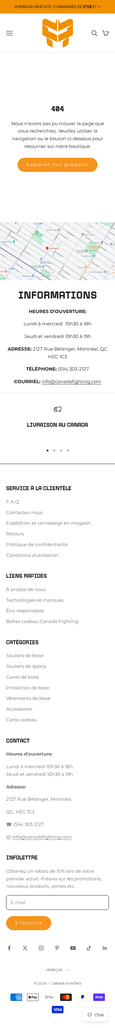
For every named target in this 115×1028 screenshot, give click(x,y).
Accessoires (19, 709)
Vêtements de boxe (28, 698)
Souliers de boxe (24, 655)
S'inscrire (28, 923)
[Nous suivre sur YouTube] (73, 948)
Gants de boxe (22, 677)
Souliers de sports (26, 666)
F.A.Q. (13, 502)
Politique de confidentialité (37, 544)
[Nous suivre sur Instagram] (41, 948)
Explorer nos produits (57, 164)
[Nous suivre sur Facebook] (9, 948)
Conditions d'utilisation (32, 555)
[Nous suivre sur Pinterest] (57, 948)
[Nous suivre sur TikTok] (89, 948)
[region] (57, 423)
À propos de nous (26, 589)
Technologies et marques (34, 600)
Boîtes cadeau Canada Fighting (42, 621)
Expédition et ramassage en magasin (48, 523)
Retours (15, 534)
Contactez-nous (24, 512)
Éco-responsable (25, 610)
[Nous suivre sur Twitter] (25, 948)
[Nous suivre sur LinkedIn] (105, 948)
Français (54, 969)
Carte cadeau (21, 720)
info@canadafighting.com (71, 381)
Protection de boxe (27, 688)
